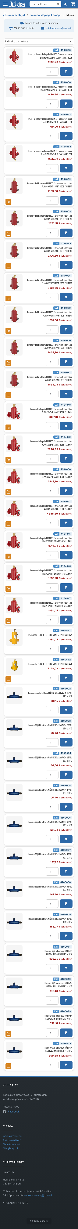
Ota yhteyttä (10, 1148)
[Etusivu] (18, 4)
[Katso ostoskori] (73, 4)
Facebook (14, 1111)
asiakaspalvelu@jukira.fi (59, 28)
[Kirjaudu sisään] (66, 4)
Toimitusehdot (11, 1144)
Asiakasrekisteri (12, 1136)
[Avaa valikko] (5, 4)
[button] (66, 71)
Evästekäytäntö (12, 1140)
